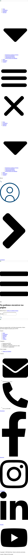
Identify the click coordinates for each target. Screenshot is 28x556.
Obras (4, 59)
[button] (14, 92)
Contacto (4, 61)
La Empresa (5, 10)
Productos (5, 11)
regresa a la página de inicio (12, 310)
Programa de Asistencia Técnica (11, 54)
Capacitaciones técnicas (10, 57)
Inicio (4, 8)
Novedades (5, 60)
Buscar (1, 178)
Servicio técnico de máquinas (11, 58)
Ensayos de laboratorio (10, 56)
